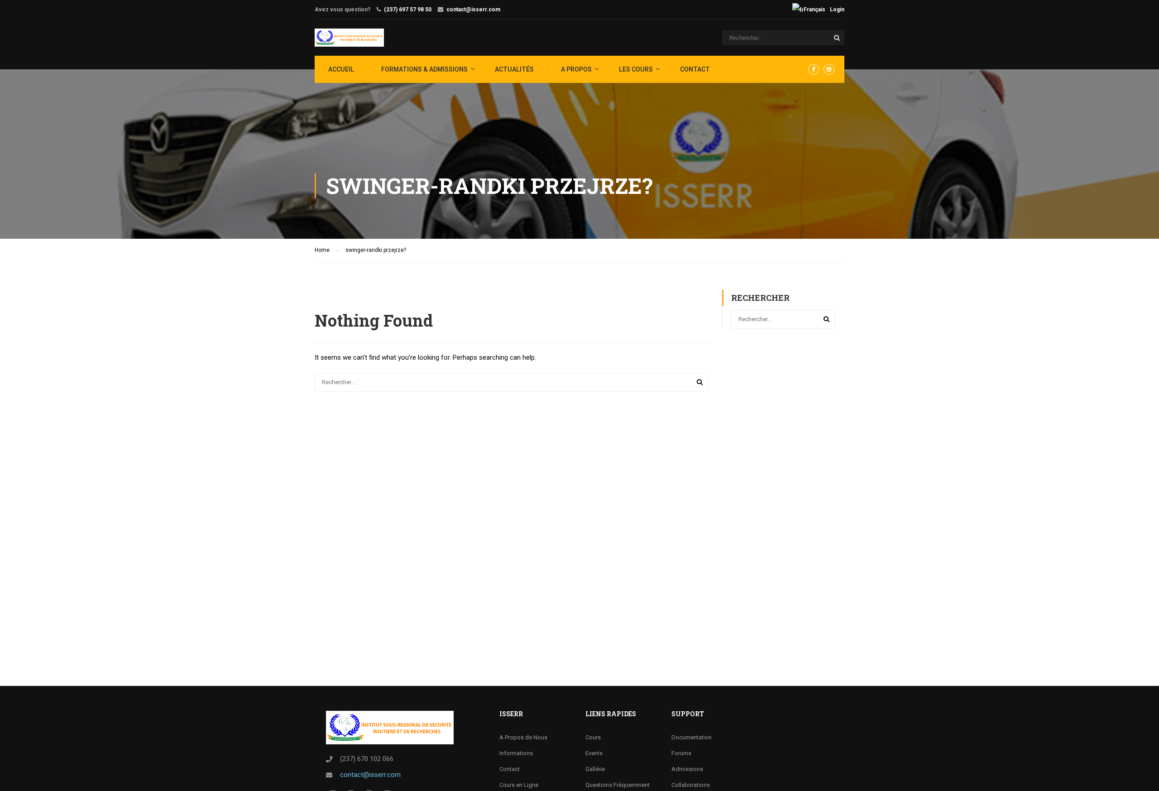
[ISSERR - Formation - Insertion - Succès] (349, 38)
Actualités (514, 69)
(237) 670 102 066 (366, 759)
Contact (695, 69)
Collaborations (690, 784)
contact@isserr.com (473, 9)
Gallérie (595, 769)
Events (594, 753)
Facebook (813, 69)
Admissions (687, 769)
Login (837, 9)
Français (814, 9)
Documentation (691, 737)
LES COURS (636, 69)
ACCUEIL (341, 69)
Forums (681, 753)
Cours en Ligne (518, 784)
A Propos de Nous (523, 737)
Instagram (829, 69)
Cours (593, 737)
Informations (516, 753)
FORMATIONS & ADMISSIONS (424, 69)
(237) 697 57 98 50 (407, 9)
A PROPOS (576, 69)
